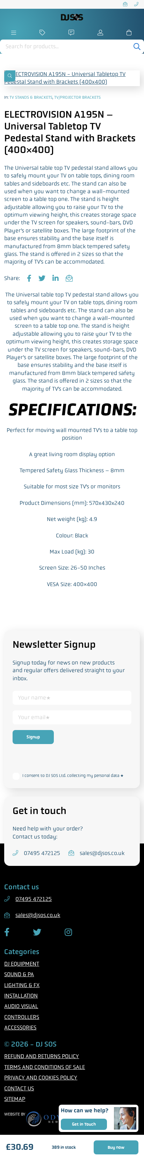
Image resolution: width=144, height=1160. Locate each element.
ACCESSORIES (20, 1027)
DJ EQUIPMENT (21, 963)
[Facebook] (29, 279)
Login (101, 33)
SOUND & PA (19, 974)
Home (14, 33)
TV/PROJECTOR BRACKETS (77, 97)
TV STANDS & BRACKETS (30, 97)
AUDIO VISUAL (21, 1006)
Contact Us (19, 1088)
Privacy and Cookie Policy (45, 764)
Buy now (116, 1147)
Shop (42, 33)
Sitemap (14, 1099)
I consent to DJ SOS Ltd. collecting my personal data (73, 775)
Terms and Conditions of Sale (44, 1067)
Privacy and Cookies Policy (40, 1077)
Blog (71, 33)
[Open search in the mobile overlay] (72, 47)
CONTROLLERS (21, 1017)
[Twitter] (41, 279)
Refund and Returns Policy (41, 1056)
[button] (9, 76)
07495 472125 (137, 4)
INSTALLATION (21, 995)
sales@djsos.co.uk (126, 4)
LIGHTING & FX (21, 985)
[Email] (69, 279)
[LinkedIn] (55, 279)
